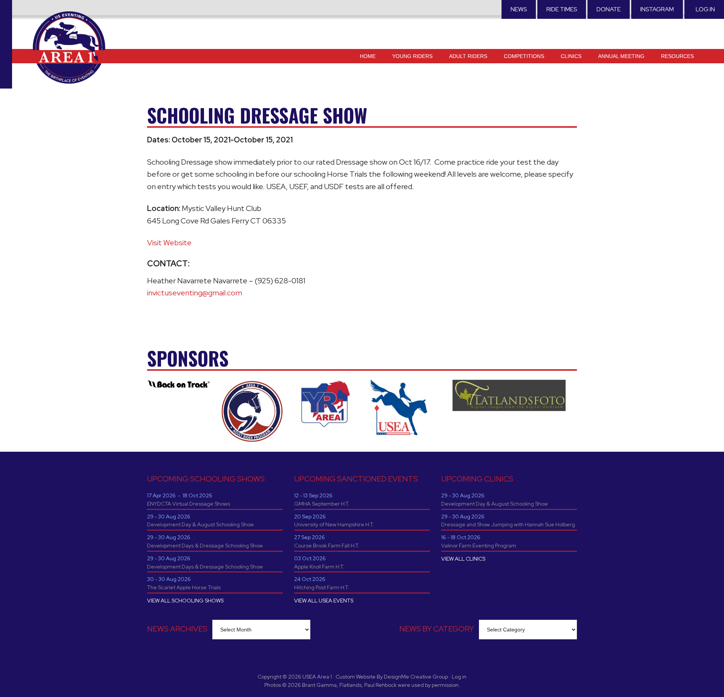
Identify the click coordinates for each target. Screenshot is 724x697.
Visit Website (169, 243)
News (519, 9)
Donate (609, 9)
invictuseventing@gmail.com (194, 293)
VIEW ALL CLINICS (463, 558)
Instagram (657, 9)
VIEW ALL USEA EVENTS (323, 600)
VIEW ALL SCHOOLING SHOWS (185, 600)
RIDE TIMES (561, 9)
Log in (705, 9)
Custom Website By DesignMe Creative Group (392, 676)
